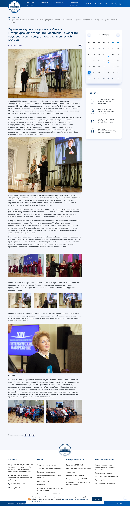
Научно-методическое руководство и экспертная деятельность (105, 467)
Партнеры (41, 484)
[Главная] (9, 17)
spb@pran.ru (16, 488)
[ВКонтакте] (29, 434)
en (106, 4)
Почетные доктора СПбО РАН (77, 479)
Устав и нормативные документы (49, 468)
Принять (97, 499)
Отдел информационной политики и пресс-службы (50, 489)
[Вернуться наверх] (125, 497)
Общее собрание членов (46, 465)
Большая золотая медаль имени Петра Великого (78, 483)
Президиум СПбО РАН (74, 465)
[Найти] (115, 4)
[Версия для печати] (80, 45)
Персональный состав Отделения (78, 468)
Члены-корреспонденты (75, 475)
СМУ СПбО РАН (43, 481)
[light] (120, 3)
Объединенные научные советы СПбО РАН (49, 476)
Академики (70, 472)
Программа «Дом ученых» (105, 483)
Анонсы (89, 4)
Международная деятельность (106, 476)
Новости (98, 4)
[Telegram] (25, 434)
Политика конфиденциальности (20, 503)
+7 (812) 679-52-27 (18, 484)
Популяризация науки (103, 473)
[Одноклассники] (33, 434)
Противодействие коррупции (106, 480)
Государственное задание (46, 472)
